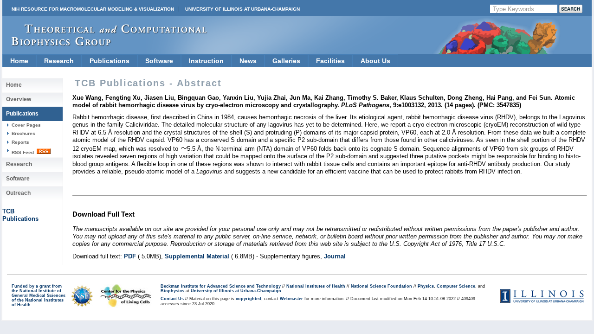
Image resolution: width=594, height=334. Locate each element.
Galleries (286, 60)
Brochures (23, 133)
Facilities (330, 60)
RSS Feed (23, 152)
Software (159, 60)
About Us (375, 60)
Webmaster (291, 298)
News (248, 60)
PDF (130, 256)
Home (19, 60)
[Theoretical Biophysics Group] (104, 44)
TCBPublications (20, 215)
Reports (20, 142)
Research (59, 60)
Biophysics (172, 291)
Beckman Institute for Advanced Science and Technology (221, 286)
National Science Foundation (381, 286)
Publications (109, 60)
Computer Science (456, 286)
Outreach (18, 193)
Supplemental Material (197, 256)
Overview (18, 99)
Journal (335, 256)
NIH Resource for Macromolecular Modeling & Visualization (93, 9)
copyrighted (248, 298)
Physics (426, 286)
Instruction (206, 60)
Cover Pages (26, 125)
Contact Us (172, 298)
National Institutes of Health (315, 286)
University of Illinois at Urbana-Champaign (242, 9)
